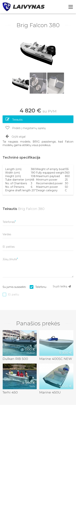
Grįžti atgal (18, 136)
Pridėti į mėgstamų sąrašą (28, 128)
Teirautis (17, 119)
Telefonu (40, 287)
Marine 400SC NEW (55, 359)
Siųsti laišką (60, 286)
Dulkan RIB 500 (15, 359)
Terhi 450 (10, 392)
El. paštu (13, 294)
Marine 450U (50, 392)
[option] (38, 52)
